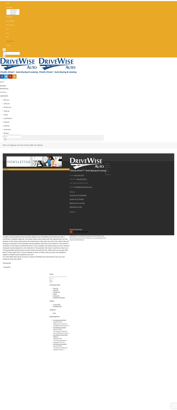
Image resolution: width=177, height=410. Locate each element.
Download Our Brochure (76, 229)
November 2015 (57, 306)
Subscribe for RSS (76, 207)
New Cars (55, 288)
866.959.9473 (82, 179)
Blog (54, 313)
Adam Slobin (7, 175)
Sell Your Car (56, 292)
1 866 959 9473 (4, 96)
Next (8, 154)
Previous (5, 154)
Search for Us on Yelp (77, 203)
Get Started (3, 85)
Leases (55, 294)
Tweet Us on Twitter (77, 199)
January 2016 (56, 304)
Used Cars (55, 290)
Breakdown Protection (59, 297)
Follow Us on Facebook (78, 195)
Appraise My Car (4, 88)
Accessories (56, 296)
